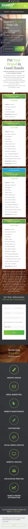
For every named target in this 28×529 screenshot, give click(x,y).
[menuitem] (23, 6)
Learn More (8, 49)
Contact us (18, 49)
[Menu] (23, 6)
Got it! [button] (14, 525)
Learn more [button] (5, 521)
